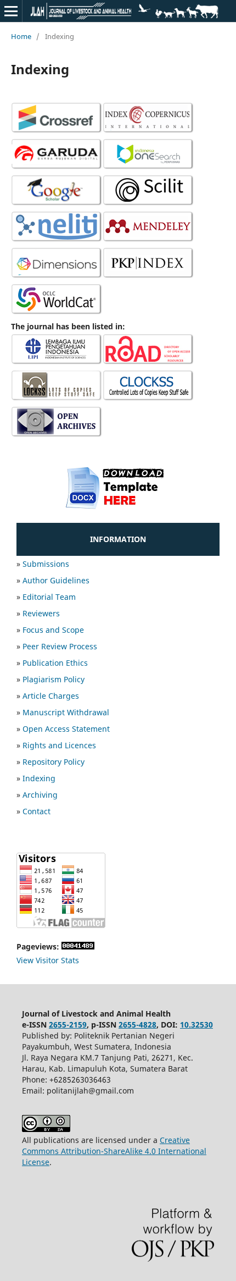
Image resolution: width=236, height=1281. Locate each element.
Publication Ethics (55, 663)
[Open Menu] (11, 11)
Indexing (39, 778)
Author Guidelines (56, 580)
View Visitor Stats (47, 960)
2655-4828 (137, 1024)
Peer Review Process (60, 646)
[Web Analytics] (77, 946)
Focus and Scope (53, 630)
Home (21, 36)
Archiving (40, 794)
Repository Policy (54, 762)
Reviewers (41, 613)
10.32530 (196, 1024)
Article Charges (51, 696)
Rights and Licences (59, 745)
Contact (36, 811)
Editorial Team (49, 597)
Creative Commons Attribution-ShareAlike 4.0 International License (114, 1151)
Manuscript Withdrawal (66, 712)
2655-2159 (68, 1024)
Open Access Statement (66, 729)
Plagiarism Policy (54, 679)
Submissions (46, 564)
